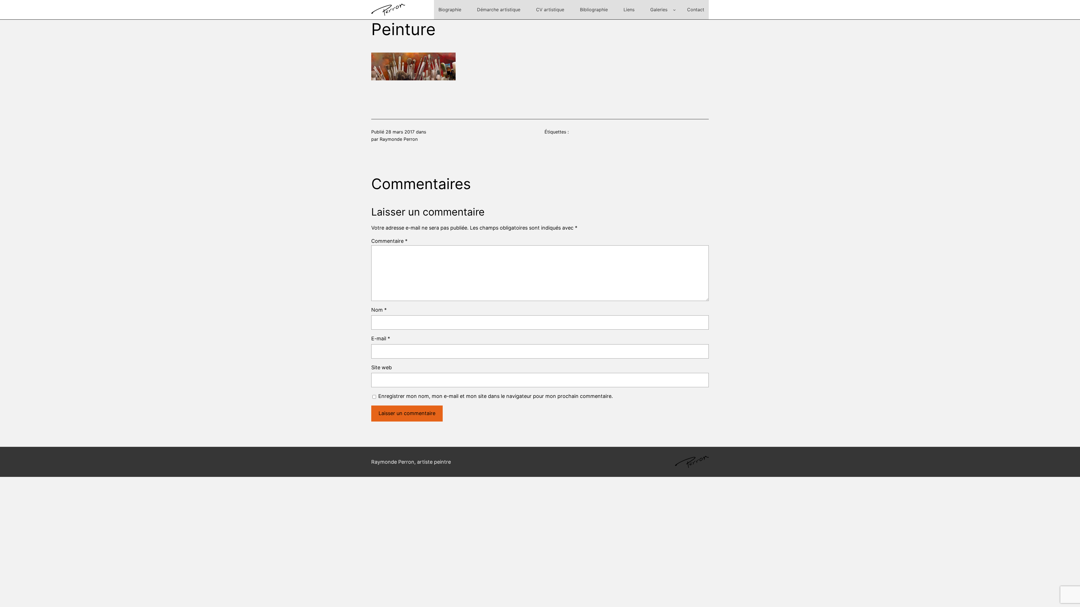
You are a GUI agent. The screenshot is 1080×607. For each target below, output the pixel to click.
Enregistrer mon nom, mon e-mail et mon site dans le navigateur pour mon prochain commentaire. (495, 396)
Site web (381, 367)
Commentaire (389, 241)
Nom (379, 310)
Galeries (658, 9)
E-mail (380, 338)
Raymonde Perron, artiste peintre (411, 462)
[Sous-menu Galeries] (674, 9)
